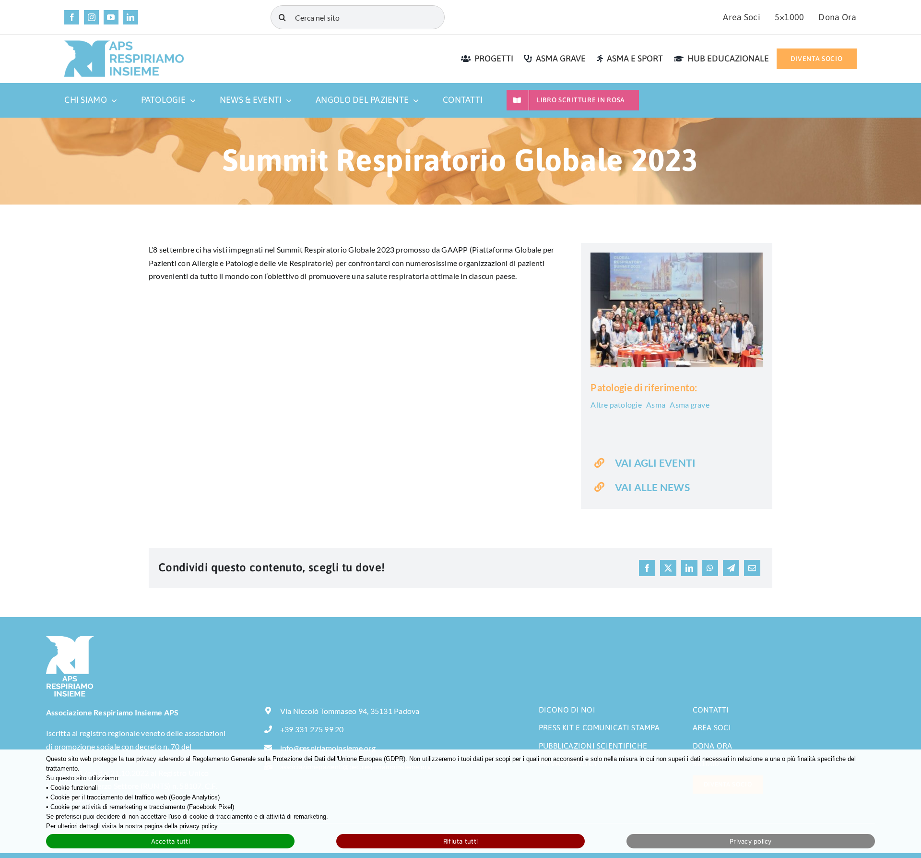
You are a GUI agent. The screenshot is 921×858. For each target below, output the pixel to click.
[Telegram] (731, 568)
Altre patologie (616, 404)
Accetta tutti (170, 841)
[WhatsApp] (710, 568)
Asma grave (689, 404)
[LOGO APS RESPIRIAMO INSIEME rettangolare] (124, 43)
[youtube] (111, 17)
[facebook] (71, 17)
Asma (655, 404)
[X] (668, 568)
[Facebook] (647, 568)
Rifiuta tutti (460, 841)
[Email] (752, 568)
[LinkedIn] (689, 568)
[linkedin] (130, 17)
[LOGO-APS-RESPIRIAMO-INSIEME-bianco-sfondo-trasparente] (70, 639)
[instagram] (91, 17)
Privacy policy (751, 841)
